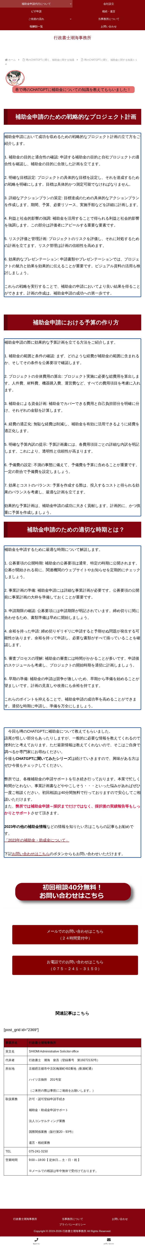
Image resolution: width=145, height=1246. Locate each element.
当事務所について (72, 1218)
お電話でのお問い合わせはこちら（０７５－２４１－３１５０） (75, 965)
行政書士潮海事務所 (25, 1218)
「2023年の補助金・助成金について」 (36, 840)
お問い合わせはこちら (31, 854)
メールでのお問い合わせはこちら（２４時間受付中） (75, 934)
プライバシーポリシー (72, 1224)
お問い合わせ (120, 1218)
